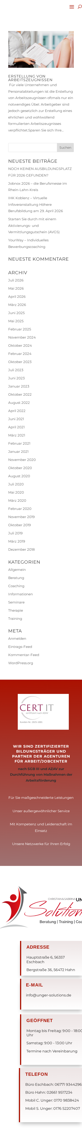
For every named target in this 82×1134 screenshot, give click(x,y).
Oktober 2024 (20, 345)
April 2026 (17, 296)
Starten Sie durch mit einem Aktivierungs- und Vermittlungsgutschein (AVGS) (34, 225)
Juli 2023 (15, 370)
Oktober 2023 (19, 362)
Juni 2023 (16, 378)
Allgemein (17, 569)
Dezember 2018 (21, 549)
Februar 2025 (19, 329)
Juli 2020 (16, 484)
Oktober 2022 (20, 394)
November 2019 (21, 517)
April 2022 (17, 411)
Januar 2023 (18, 386)
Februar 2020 (19, 508)
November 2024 (22, 337)
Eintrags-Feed (20, 647)
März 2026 (17, 305)
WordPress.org (20, 663)
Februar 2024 (19, 353)
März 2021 (16, 435)
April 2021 (16, 427)
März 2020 (17, 500)
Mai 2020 (16, 492)
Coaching (16, 586)
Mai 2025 (15, 321)
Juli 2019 (15, 533)
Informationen (20, 594)
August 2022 (19, 402)
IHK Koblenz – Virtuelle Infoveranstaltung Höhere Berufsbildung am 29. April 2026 (35, 204)
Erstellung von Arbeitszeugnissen (30, 78)
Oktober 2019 (19, 525)
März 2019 (16, 541)
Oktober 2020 (20, 468)
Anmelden (17, 638)
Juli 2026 (15, 280)
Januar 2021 (18, 451)
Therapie (15, 610)
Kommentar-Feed (23, 655)
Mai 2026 (16, 288)
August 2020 (19, 476)
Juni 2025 (16, 313)
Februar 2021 (19, 443)
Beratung (16, 578)
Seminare (16, 602)
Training (15, 618)
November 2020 (22, 460)
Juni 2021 (16, 419)
